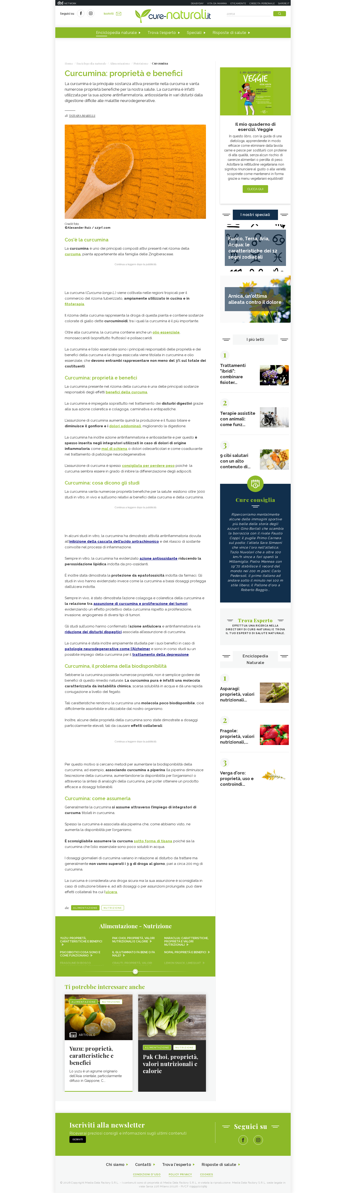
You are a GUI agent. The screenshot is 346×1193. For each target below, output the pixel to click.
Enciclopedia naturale (116, 32)
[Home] (173, 16)
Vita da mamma (217, 3)
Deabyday (197, 3)
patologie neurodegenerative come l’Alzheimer (107, 649)
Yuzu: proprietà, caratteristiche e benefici (81, 939)
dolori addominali (125, 426)
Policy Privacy (180, 1174)
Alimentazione (85, 908)
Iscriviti (109, 13)
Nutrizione (113, 908)
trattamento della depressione (160, 654)
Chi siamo (115, 1164)
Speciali (194, 32)
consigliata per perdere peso (148, 466)
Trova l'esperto (162, 32)
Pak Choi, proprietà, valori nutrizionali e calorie (133, 939)
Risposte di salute (229, 32)
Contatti (143, 1164)
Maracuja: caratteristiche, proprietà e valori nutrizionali (186, 941)
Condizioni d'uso (147, 1174)
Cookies (206, 1174)
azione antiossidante (158, 558)
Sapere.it (284, 3)
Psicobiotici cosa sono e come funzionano (80, 954)
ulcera (111, 892)
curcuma (73, 254)
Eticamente (238, 3)
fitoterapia (74, 304)
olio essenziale (166, 332)
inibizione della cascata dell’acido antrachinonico (114, 541)
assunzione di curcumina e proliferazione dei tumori (140, 604)
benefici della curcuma (126, 392)
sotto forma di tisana (153, 841)
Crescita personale (262, 3)
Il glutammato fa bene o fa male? (133, 954)
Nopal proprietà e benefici (185, 952)
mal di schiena (114, 449)
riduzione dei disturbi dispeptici (93, 632)
